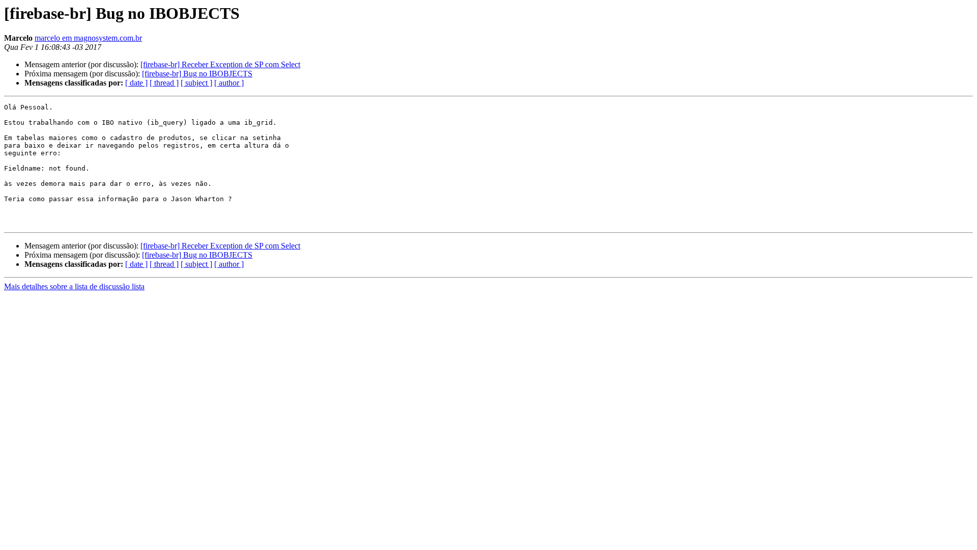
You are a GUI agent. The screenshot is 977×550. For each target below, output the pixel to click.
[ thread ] (164, 82)
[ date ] (136, 82)
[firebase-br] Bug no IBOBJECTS (197, 73)
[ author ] (229, 82)
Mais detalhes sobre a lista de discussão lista (74, 286)
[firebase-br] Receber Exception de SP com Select (220, 64)
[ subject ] (196, 82)
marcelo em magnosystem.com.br (88, 38)
